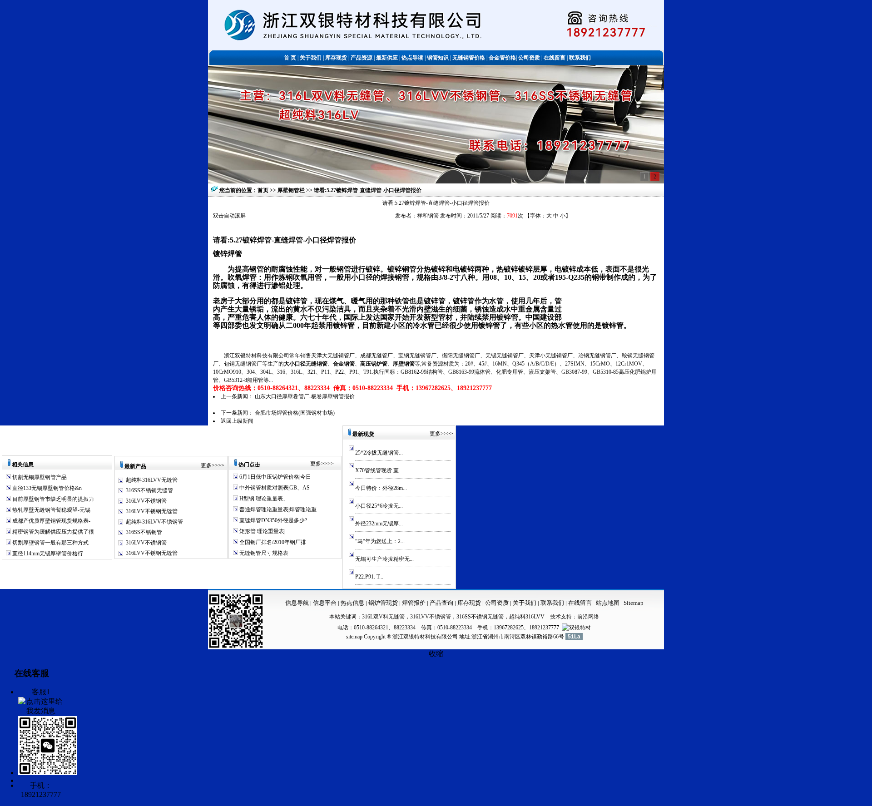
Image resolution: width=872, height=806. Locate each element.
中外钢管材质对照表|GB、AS (274, 488)
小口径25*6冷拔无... (379, 506)
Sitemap (634, 602)
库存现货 (469, 602)
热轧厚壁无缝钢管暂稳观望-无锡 (50, 510)
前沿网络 (588, 616)
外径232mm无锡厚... (379, 523)
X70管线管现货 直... (379, 470)
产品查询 (442, 602)
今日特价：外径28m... (381, 488)
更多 (206, 465)
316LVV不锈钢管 (146, 501)
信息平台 (325, 602)
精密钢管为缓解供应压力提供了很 (52, 532)
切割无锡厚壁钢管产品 (39, 477)
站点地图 (607, 602)
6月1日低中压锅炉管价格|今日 (274, 477)
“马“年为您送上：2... (380, 541)
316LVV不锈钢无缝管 (152, 511)
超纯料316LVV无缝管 (152, 480)
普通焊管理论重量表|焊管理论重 (277, 509)
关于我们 (524, 602)
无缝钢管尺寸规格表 (263, 553)
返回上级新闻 (237, 421)
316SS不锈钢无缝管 (149, 490)
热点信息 (352, 602)
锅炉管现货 (383, 602)
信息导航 (297, 602)
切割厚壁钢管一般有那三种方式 (50, 542)
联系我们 (552, 602)
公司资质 (497, 602)
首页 (263, 190)
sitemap (354, 636)
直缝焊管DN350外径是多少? (272, 520)
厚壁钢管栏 (291, 190)
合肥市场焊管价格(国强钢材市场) (295, 413)
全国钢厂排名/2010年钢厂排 (272, 542)
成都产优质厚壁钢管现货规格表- (50, 521)
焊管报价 (413, 602)
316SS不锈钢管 (144, 532)
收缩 (436, 654)
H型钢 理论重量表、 (263, 498)
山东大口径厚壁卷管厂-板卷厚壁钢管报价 (305, 396)
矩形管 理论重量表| (261, 531)
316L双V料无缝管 (383, 616)
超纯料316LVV (527, 616)
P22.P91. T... (369, 577)
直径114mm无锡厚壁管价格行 (47, 553)
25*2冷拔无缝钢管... (379, 453)
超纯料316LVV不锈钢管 (154, 522)
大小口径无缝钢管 (305, 364)
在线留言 (580, 602)
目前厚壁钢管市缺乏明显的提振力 (52, 499)
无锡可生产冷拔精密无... (384, 559)
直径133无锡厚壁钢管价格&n (46, 488)
